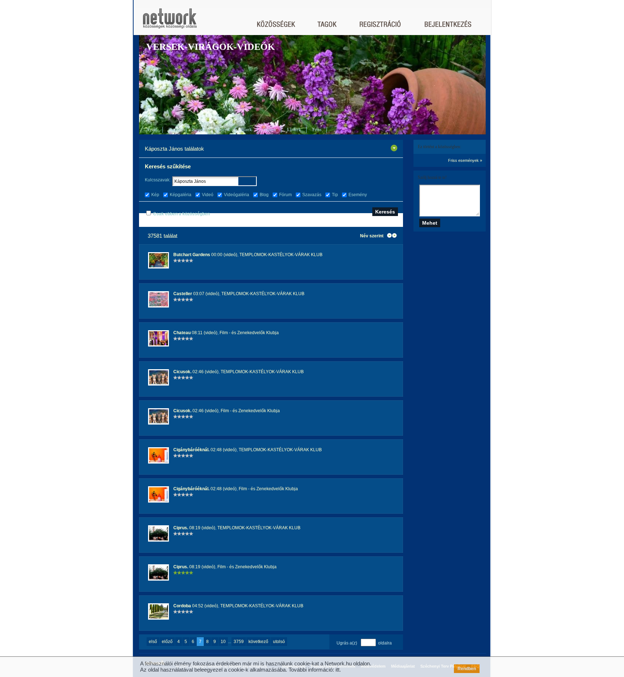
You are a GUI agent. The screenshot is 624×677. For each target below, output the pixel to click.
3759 (239, 641)
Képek (198, 129)
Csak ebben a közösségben (181, 213)
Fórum (269, 129)
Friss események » (465, 160)
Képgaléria (180, 194)
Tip (335, 194)
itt (337, 670)
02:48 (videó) (205, 449)
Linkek (294, 129)
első (153, 641)
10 (223, 641)
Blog (264, 194)
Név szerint (372, 235)
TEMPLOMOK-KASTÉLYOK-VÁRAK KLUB (280, 254)
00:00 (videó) (205, 254)
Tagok (175, 129)
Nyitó (151, 129)
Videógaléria (236, 194)
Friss (316, 129)
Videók (223, 129)
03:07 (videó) (196, 293)
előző (167, 641)
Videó (207, 194)
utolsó (279, 641)
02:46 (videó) (195, 371)
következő (258, 641)
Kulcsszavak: (157, 179)
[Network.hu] (169, 21)
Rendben (467, 668)
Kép (155, 194)
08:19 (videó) (194, 527)
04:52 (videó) (195, 605)
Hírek (246, 129)
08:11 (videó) (195, 332)
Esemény (357, 194)
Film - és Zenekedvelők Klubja (249, 332)
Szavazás (311, 194)
